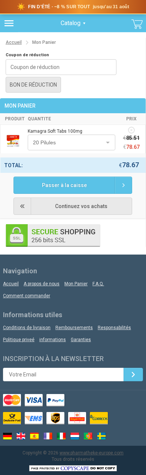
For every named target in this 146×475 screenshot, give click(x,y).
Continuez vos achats (81, 206)
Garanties (81, 339)
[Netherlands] (74, 436)
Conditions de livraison (27, 327)
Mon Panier (76, 283)
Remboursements (74, 327)
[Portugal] (88, 436)
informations (52, 339)
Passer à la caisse (64, 185)
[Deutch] (7, 436)
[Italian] (61, 436)
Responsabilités (114, 327)
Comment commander (26, 295)
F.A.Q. (98, 283)
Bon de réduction (33, 85)
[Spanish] (34, 436)
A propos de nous (42, 283)
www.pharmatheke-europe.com (92, 453)
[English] (20, 436)
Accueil (14, 42)
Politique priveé (18, 339)
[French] (47, 436)
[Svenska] (101, 436)
